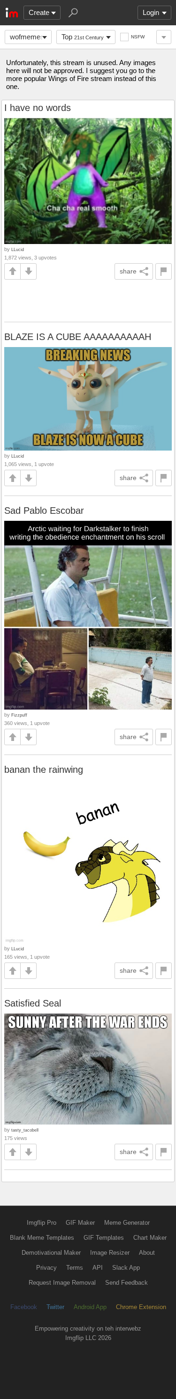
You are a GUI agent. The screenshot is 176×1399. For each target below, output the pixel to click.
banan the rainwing (43, 769)
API (97, 1267)
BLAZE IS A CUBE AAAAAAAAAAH (77, 337)
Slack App (126, 1267)
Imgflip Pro (41, 1222)
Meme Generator (127, 1222)
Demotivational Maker (51, 1252)
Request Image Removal (62, 1282)
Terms (74, 1267)
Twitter (55, 1306)
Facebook (23, 1306)
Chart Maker (150, 1237)
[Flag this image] (163, 271)
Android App (90, 1306)
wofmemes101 (31, 37)
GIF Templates (104, 1237)
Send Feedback (126, 1282)
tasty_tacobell (24, 1130)
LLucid (17, 249)
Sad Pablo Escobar (44, 510)
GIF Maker (80, 1222)
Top (82, 37)
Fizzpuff (19, 715)
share (128, 271)
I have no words (37, 108)
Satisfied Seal (32, 1003)
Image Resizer (110, 1252)
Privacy (46, 1267)
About (147, 1252)
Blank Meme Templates (42, 1237)
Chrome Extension (141, 1306)
